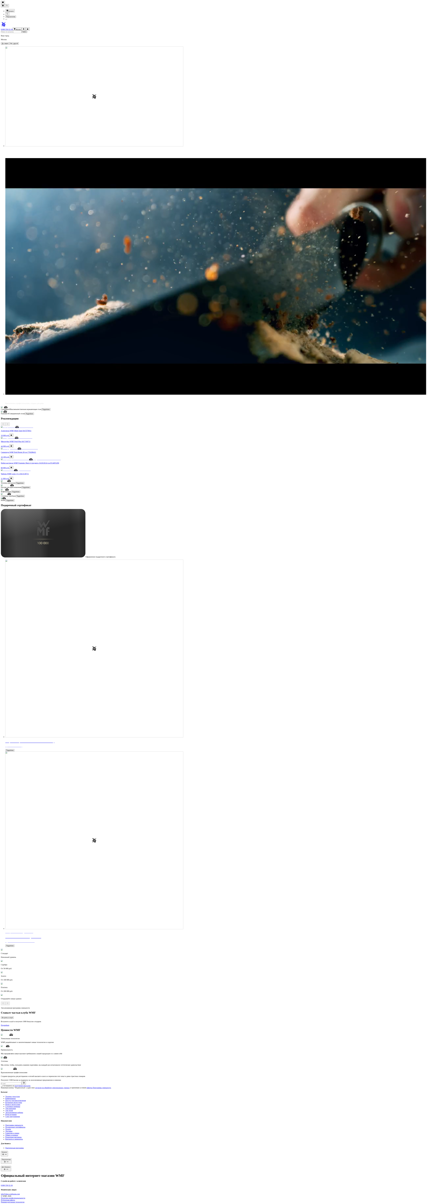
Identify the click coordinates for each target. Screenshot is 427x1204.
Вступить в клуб (7, 1017)
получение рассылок (22, 1086)
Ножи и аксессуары (12, 1104)
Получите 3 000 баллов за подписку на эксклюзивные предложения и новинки (31, 1080)
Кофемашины (10, 1098)
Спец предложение (12, 1116)
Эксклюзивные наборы (14, 1112)
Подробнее (46, 409)
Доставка (8, 1131)
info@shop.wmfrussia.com (10, 1194)
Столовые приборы (12, 1106)
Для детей (9, 1110)
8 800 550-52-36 (7, 29)
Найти (24, 32)
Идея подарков (11, 1114)
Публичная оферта (8, 1200)
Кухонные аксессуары (13, 1102)
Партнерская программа (14, 1148)
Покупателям (10, 17)
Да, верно (5, 43)
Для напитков (10, 1108)
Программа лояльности (14, 1125)
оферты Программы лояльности (99, 1088)
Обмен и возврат (11, 1135)
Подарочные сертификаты (15, 1127)
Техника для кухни (12, 1096)
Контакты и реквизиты (14, 1139)
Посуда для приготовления (15, 1100)
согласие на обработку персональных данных (52, 1088)
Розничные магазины (13, 1137)
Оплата (8, 1129)
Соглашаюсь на (16, 1086)
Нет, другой (14, 43)
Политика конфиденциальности (13, 1198)
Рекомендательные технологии (12, 1202)
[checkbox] (2, 1086)
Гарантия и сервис (12, 1133)
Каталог (11, 11)
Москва (18, 29)
